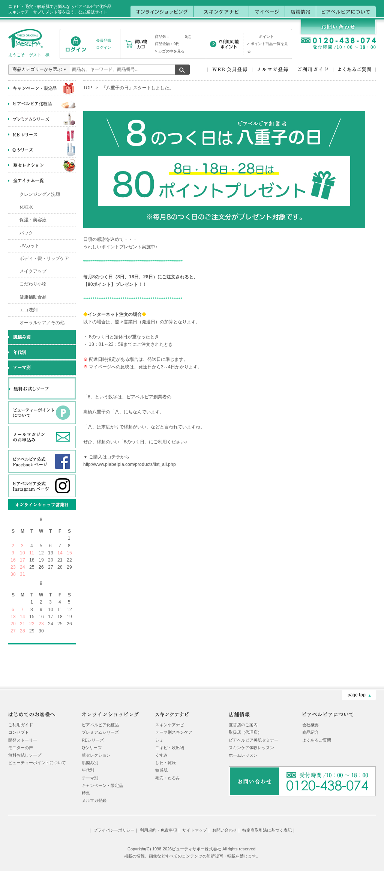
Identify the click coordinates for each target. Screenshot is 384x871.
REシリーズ (93, 740)
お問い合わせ (224, 830)
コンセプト (18, 732)
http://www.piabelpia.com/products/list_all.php (129, 464)
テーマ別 (90, 778)
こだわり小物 (33, 284)
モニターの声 (20, 747)
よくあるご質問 (316, 740)
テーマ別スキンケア (173, 732)
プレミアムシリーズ (100, 732)
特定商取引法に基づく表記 (267, 830)
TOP (87, 87)
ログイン (103, 47)
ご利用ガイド (20, 724)
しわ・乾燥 (165, 762)
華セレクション (96, 755)
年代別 (88, 770)
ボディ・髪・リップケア (44, 258)
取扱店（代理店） (245, 732)
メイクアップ (33, 271)
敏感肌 (161, 770)
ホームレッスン (243, 755)
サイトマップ (194, 830)
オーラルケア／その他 (42, 322)
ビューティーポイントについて (37, 762)
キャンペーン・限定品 (102, 785)
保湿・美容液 (33, 219)
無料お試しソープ (24, 755)
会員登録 (103, 40)
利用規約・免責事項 (158, 830)
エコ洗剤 (29, 309)
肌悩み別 (90, 762)
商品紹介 (310, 732)
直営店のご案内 (243, 724)
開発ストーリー (22, 740)
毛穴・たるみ (167, 778)
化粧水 (26, 207)
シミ (159, 740)
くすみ (161, 755)
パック (26, 233)
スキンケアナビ (169, 724)
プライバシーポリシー (114, 830)
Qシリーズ (92, 747)
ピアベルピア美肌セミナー (253, 740)
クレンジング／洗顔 (40, 194)
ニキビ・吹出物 (169, 747)
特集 (86, 793)
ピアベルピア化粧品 (100, 724)
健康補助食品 (33, 297)
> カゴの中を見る (169, 51)
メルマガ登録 (94, 800)
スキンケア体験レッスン (251, 747)
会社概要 (310, 724)
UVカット (29, 245)
